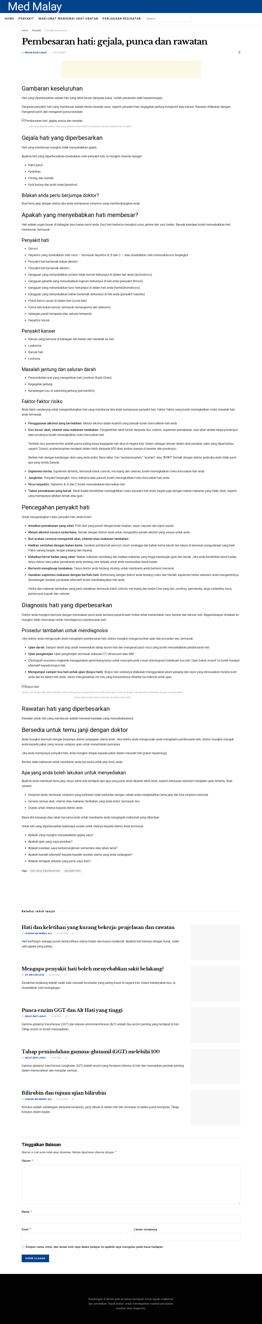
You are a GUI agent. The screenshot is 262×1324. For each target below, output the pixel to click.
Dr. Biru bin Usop (34, 975)
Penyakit (26, 18)
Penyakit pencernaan (56, 30)
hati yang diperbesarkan (45, 870)
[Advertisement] (131, 69)
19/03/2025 (55, 1016)
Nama (27, 1211)
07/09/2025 (62, 933)
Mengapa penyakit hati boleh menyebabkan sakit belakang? (93, 969)
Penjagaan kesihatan (122, 18)
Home (9, 18)
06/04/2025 (54, 975)
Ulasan (27, 1160)
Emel (26, 1229)
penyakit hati (73, 870)
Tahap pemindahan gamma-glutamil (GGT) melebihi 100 (91, 1051)
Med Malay (35, 6)
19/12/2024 (62, 1099)
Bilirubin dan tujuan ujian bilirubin (64, 1093)
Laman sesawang (145, 1229)
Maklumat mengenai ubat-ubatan (68, 18)
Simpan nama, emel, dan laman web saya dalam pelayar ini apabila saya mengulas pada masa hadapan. (95, 1247)
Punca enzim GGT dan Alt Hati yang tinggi (72, 1010)
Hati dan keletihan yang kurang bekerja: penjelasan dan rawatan (98, 927)
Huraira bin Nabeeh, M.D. (38, 933)
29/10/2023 (59, 52)
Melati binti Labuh (36, 52)
